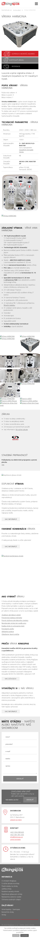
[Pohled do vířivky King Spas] (10, 404)
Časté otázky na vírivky (10, 886)
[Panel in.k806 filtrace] (10, 401)
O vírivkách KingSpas (9, 881)
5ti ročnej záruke (22, 429)
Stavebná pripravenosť (20, 460)
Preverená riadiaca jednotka (12, 618)
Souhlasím (24, 935)
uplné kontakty (15, 839)
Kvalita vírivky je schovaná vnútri (13, 626)
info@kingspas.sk (16, 837)
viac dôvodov (10, 679)
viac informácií (11, 519)
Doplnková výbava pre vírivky (12, 894)
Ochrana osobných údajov (11, 899)
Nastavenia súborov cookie (11, 897)
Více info (16, 935)
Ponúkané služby (8, 629)
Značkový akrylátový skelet (11, 615)
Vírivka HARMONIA (30, 10)
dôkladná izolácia (8, 631)
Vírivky (4, 915)
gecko (15, 438)
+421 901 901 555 (17, 835)
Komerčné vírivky (8, 912)
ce (25, 438)
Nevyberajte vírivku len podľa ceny (14, 623)
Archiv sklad (17, 10)
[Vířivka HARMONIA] (20, 34)
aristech (10, 446)
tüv (5, 438)
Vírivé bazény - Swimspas (11, 909)
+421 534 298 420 (17, 832)
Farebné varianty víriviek (10, 891)
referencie (20, 66)
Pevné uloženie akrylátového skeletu (15, 620)
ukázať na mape (16, 820)
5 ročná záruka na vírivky (10, 883)
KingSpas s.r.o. (13, 925)
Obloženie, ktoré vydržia (10, 634)
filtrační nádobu (9, 305)
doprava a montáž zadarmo (20, 54)
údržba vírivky (6, 889)
